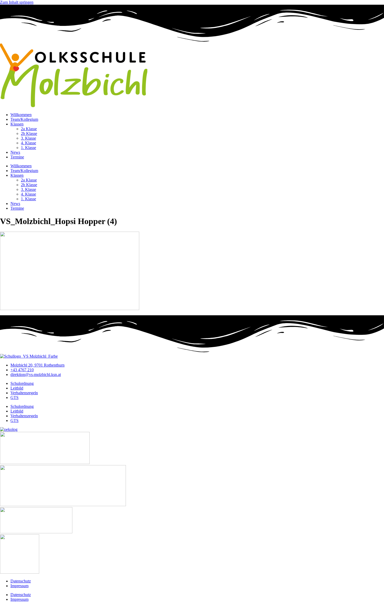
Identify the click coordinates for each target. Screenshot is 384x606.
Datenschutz (20, 581)
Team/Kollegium (24, 119)
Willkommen (21, 114)
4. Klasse (28, 143)
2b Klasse (29, 133)
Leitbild (16, 388)
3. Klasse (28, 138)
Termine (17, 157)
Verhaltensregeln (24, 393)
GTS (14, 397)
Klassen (17, 124)
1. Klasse (28, 147)
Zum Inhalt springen (16, 2)
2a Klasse (29, 129)
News (15, 152)
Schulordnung (22, 383)
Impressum (19, 586)
